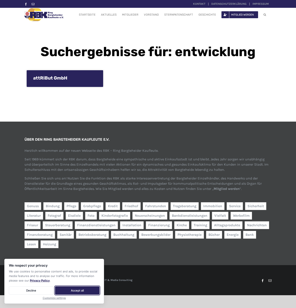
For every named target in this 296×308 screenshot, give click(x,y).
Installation (131, 225)
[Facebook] (25, 4)
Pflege (71, 206)
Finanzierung (159, 225)
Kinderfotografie (114, 215)
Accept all (77, 290)
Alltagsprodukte (227, 225)
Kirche (182, 225)
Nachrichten (257, 225)
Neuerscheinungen (150, 215)
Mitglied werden (227, 189)
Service (235, 206)
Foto (91, 215)
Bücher (214, 235)
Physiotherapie (189, 235)
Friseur (32, 225)
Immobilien (212, 206)
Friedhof (131, 206)
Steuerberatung (57, 225)
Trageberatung (184, 206)
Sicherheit (255, 206)
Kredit (113, 206)
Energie (233, 235)
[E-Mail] (33, 4)
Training (200, 225)
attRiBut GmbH (50, 78)
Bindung (53, 206)
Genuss (33, 206)
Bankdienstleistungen (189, 215)
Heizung (49, 244)
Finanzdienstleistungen (96, 225)
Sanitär (66, 235)
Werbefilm (241, 215)
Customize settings (54, 298)
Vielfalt (220, 215)
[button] (264, 14)
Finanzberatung (40, 235)
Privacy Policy (40, 280)
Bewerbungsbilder (156, 235)
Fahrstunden (155, 206)
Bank (250, 235)
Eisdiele (74, 215)
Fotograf (54, 215)
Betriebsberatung (92, 235)
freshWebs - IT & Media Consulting (111, 280)
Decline (31, 290)
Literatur (34, 215)
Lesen (31, 244)
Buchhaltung (123, 235)
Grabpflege (92, 206)
